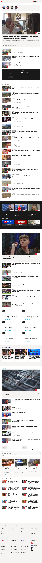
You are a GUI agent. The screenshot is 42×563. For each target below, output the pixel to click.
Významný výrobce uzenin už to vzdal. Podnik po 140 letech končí (26, 150)
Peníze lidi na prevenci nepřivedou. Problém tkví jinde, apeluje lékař (7, 213)
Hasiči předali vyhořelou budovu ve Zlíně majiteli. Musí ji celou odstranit (33, 468)
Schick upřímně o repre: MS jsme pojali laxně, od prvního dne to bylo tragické (25, 304)
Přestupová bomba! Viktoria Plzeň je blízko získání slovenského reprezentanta (25, 277)
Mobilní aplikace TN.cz (5, 543)
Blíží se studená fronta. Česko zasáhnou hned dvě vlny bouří (13, 507)
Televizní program (24, 549)
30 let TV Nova (23, 552)
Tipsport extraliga (24, 531)
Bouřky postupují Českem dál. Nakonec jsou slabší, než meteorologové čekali (23, 64)
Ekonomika (14, 117)
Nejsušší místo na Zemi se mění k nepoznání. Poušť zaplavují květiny (26, 182)
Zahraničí (13, 98)
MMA (22, 534)
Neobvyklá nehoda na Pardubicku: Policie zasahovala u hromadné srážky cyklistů (26, 145)
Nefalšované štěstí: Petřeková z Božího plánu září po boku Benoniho (7, 357)
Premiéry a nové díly (14, 546)
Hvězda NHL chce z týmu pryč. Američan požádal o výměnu (24, 296)
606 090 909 (5, 553)
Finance (2, 531)
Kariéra (22, 547)
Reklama (22, 543)
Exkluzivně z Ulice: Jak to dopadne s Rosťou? (21, 155)
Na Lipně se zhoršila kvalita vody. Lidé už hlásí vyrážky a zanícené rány (25, 195)
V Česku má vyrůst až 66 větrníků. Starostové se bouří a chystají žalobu (25, 94)
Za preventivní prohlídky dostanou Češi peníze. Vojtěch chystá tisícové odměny (20, 37)
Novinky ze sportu (5, 232)
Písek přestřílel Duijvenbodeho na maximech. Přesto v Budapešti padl (18, 257)
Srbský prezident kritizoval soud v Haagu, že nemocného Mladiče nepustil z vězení (34, 448)
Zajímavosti (14, 130)
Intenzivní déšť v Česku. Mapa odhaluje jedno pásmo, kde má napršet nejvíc (25, 107)
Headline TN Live (24, 72)
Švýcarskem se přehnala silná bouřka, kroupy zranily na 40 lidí (14, 448)
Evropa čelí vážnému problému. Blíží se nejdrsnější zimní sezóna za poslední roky (25, 119)
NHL (21, 533)
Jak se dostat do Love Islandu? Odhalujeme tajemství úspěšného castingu (20, 358)
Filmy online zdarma (14, 547)
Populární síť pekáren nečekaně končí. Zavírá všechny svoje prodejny (33, 501)
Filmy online (13, 544)
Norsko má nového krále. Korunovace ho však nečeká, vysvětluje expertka (34, 213)
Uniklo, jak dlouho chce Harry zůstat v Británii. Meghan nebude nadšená (34, 507)
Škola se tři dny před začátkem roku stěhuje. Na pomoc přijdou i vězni (25, 88)
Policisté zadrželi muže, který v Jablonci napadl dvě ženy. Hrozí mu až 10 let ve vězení (21, 469)
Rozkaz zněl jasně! (14, 534)
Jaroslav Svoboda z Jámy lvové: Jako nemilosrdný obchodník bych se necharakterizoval (26, 440)
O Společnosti (23, 544)
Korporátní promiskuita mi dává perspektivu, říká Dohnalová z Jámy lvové (25, 427)
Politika (2, 530)
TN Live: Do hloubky (15, 174)
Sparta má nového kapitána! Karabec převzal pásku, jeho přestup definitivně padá (26, 291)
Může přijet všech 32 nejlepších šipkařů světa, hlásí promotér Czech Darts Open (24, 271)
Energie (2, 533)
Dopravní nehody (34, 530)
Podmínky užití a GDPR (25, 546)
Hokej (13, 295)
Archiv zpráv (3, 546)
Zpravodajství (5, 368)
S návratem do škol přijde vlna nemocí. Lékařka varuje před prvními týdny (26, 51)
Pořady (12, 543)
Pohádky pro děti (14, 549)
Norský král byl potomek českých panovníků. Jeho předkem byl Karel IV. (25, 132)
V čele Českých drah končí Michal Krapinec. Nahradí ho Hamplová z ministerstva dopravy (26, 400)
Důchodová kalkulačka (35, 531)
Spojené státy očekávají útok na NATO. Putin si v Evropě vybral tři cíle (14, 494)
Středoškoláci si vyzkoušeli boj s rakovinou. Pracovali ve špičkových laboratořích (26, 189)
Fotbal (13, 289)
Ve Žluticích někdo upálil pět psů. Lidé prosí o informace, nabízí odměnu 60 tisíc (25, 113)
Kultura (2, 534)
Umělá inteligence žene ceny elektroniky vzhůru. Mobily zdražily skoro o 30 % (21, 393)
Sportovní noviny (14, 532)
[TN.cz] (2, 1)
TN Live (35, 1)
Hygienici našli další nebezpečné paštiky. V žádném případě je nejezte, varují (7, 469)
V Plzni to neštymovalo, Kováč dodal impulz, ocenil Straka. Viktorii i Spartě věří (26, 264)
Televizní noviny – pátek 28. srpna (21, 213)
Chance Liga (23, 528)
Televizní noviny (13, 527)
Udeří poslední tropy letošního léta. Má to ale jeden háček (13, 501)
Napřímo (12, 528)
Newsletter (3, 549)
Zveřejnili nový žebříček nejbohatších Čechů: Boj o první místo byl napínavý (25, 407)
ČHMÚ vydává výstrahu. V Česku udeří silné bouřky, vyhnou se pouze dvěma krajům (33, 495)
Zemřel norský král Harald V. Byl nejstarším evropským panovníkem (26, 163)
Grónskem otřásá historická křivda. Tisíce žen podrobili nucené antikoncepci (25, 100)
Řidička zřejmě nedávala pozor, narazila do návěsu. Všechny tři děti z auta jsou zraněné (25, 170)
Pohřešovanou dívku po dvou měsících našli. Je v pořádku (24, 125)
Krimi (13, 111)
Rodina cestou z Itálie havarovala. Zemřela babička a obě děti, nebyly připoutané (25, 433)
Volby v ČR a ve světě (5, 527)
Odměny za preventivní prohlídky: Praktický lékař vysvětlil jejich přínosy (25, 176)
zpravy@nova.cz (6, 554)
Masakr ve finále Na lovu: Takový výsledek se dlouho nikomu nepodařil (34, 357)
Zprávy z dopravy (34, 528)
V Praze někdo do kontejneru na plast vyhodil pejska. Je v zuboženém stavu (24, 421)
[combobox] (21, 456)
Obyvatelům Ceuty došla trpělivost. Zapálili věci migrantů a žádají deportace (26, 57)
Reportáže (13, 535)
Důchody (2, 528)
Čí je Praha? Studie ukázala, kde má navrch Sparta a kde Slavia (25, 284)
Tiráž (2, 547)
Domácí (13, 92)
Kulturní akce (33, 533)
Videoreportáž (15, 187)
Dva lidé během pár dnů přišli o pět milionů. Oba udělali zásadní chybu (25, 138)
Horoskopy (33, 527)
